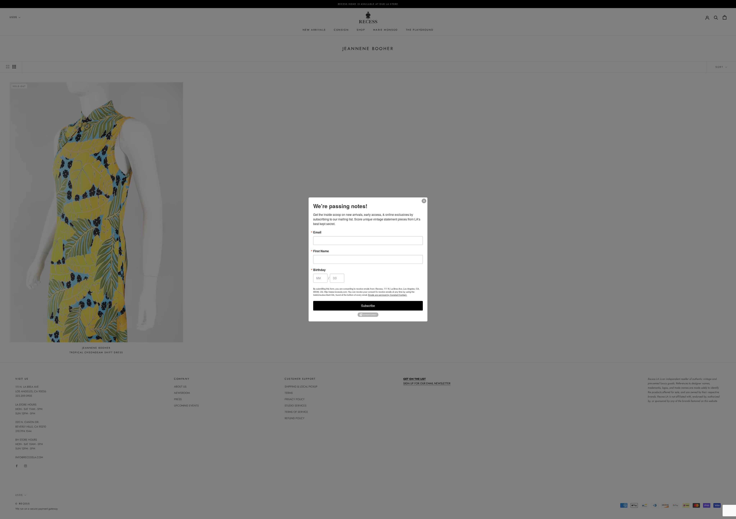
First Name (321, 251)
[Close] (424, 201)
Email (317, 232)
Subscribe (368, 305)
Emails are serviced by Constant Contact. (387, 294)
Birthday (319, 269)
